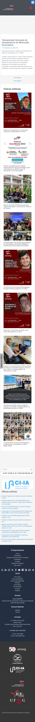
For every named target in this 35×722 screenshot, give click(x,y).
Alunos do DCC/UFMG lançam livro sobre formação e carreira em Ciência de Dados (17, 206)
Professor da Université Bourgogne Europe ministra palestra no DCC (17, 288)
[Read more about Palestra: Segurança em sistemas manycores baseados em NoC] (18, 110)
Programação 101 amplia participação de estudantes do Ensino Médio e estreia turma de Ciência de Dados (17, 244)
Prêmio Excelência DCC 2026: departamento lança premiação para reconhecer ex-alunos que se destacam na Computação (17, 168)
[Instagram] (9, 570)
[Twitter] (12, 570)
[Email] (29, 570)
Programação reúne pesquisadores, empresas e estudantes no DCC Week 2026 (17, 444)
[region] (17, 481)
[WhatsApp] (2, 570)
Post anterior (17, 77)
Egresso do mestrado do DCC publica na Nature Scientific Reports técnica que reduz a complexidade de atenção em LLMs (17, 368)
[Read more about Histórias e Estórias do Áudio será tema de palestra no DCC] (18, 310)
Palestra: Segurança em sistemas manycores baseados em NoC (16, 130)
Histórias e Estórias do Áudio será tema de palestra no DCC (16, 331)
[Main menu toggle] (30, 7)
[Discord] (22, 570)
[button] (33, 2)
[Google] (26, 570)
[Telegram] (32, 570)
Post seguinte (17, 80)
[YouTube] (19, 570)
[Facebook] (16, 570)
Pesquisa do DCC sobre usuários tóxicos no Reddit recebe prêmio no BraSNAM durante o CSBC (17, 406)
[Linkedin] (5, 570)
